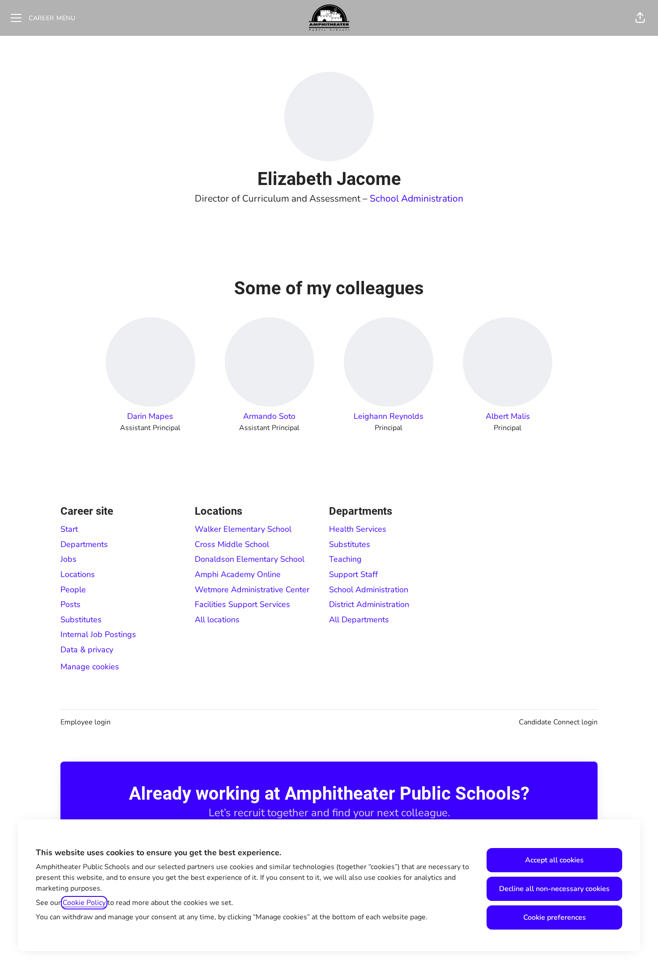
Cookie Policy (84, 903)
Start (69, 529)
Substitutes (81, 619)
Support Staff (353, 574)
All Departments (359, 619)
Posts (70, 604)
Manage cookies (89, 666)
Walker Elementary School (243, 529)
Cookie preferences (554, 917)
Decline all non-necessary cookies (554, 889)
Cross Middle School (232, 544)
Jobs (68, 559)
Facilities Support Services (242, 604)
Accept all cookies (554, 860)
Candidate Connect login (558, 722)
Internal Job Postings (98, 634)
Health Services (357, 529)
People (73, 589)
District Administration (369, 604)
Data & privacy (86, 649)
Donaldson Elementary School (249, 559)
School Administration (416, 198)
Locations (77, 574)
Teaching (345, 559)
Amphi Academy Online (238, 574)
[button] (640, 17)
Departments (84, 544)
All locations (217, 619)
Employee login (85, 722)
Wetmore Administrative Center (252, 589)
